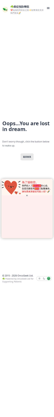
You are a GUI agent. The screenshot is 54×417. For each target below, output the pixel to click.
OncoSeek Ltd (23, 278)
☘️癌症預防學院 (19, 6)
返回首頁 (27, 156)
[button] (48, 8)
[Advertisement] (27, 216)
